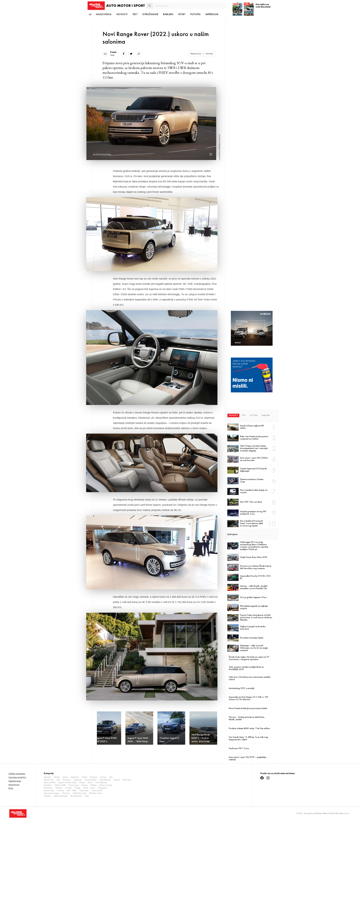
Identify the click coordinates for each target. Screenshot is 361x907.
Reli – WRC (72, 790)
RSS (10, 788)
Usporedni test (105, 780)
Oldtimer (58, 788)
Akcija (65, 777)
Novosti (121, 14)
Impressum (211, 14)
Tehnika (93, 785)
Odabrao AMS (60, 785)
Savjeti (82, 782)
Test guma (66, 780)
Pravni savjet (74, 785)
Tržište (84, 777)
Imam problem (50, 782)
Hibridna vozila (95, 793)
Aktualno (47, 777)
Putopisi (195, 14)
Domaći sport (49, 790)
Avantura (47, 796)
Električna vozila (79, 793)
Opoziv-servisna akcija (67, 782)
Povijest (68, 788)
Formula (60, 790)
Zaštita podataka (16, 774)
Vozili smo (127, 780)
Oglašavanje (14, 781)
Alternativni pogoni (51, 793)
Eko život (66, 793)
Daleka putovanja (61, 796)
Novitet (57, 777)
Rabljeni (168, 14)
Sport (181, 14)
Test (135, 14)
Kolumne (93, 777)
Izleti (87, 796)
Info (111, 777)
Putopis (254, 415)
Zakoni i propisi (105, 785)
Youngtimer (102, 788)
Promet (84, 785)
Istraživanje (150, 14)
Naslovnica (104, 14)
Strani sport (84, 790)
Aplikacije (75, 777)
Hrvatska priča (76, 796)
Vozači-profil (97, 790)
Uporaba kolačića (17, 777)
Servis (90, 782)
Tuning (77, 788)
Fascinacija (48, 788)
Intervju (103, 777)
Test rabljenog (101, 782)
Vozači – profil (89, 788)
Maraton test (49, 780)
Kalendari (47, 785)
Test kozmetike (90, 780)
